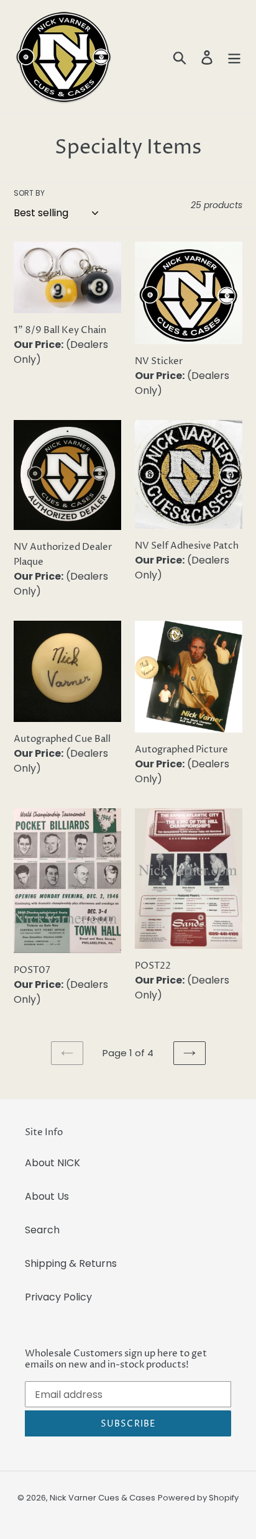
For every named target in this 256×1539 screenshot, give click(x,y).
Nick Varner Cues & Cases (102, 1498)
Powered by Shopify (198, 1498)
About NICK (52, 1163)
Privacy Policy (58, 1297)
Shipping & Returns (71, 1263)
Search (42, 1230)
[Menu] (234, 57)
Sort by (29, 193)
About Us (47, 1196)
